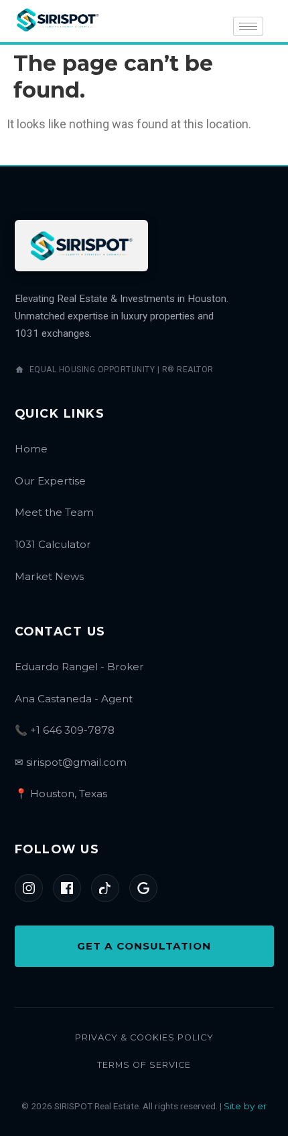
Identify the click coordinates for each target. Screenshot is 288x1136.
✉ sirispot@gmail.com (71, 762)
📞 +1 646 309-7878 (65, 730)
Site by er (245, 1106)
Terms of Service (144, 1065)
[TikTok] (105, 888)
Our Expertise (50, 480)
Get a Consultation (144, 946)
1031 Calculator (53, 544)
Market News (49, 576)
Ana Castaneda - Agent (74, 698)
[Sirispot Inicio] (82, 245)
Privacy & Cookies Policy (144, 1037)
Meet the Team (54, 512)
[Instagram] (29, 888)
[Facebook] (67, 888)
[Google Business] (143, 888)
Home (31, 448)
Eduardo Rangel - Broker (79, 666)
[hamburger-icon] (248, 26)
